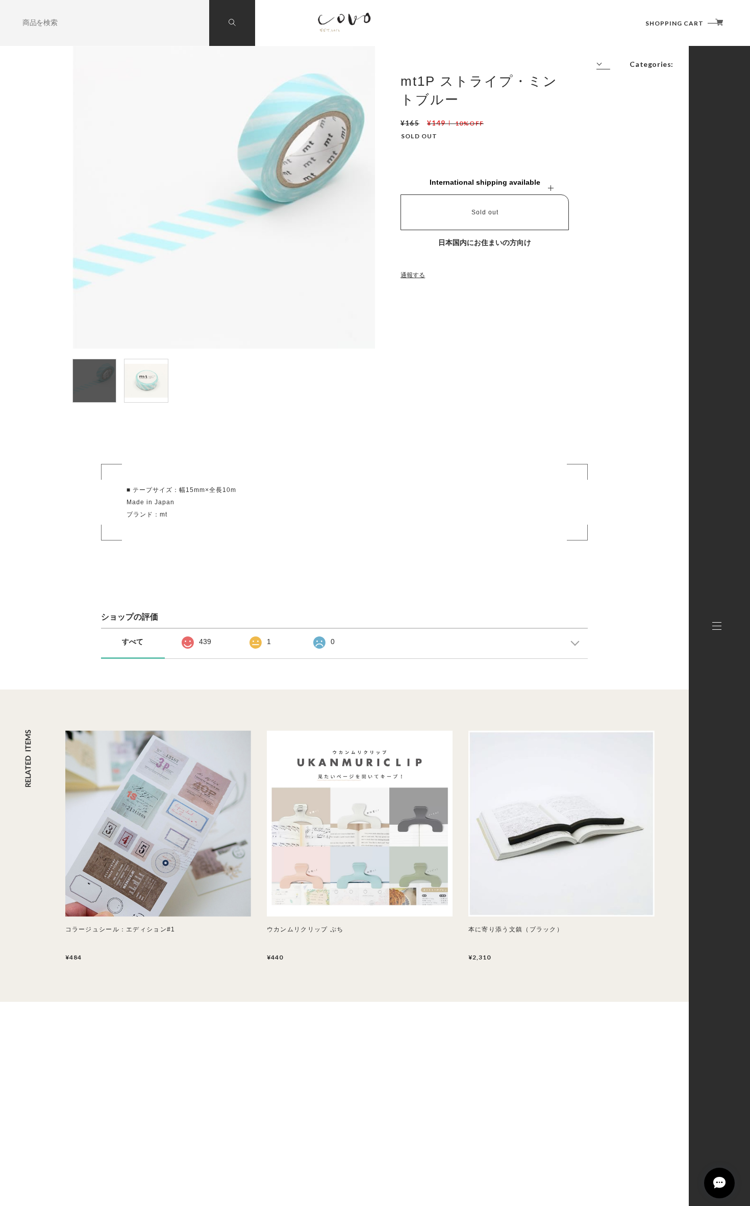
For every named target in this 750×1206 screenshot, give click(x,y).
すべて (132, 641)
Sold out (484, 212)
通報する (413, 275)
